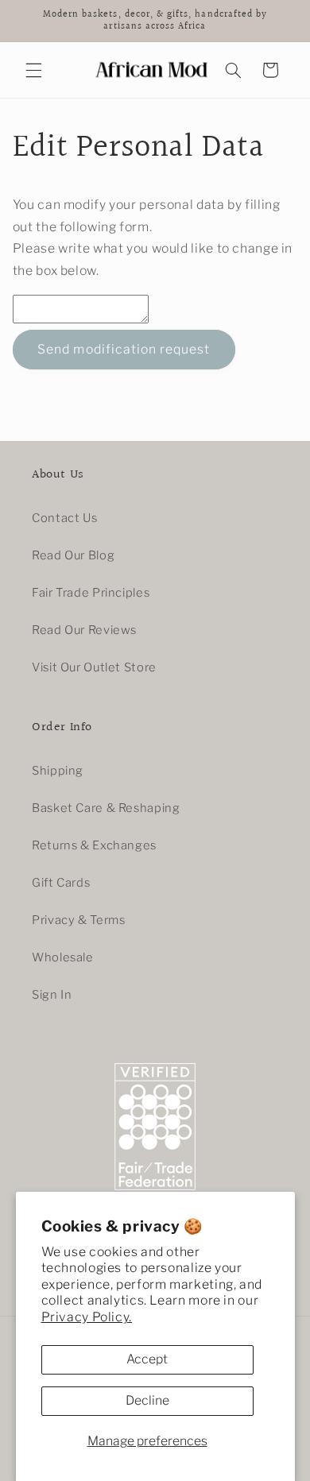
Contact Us (64, 518)
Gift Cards (61, 883)
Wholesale (63, 957)
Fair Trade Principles (90, 593)
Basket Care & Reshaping (106, 808)
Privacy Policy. (86, 1316)
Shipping (57, 771)
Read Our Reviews (84, 630)
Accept (147, 1359)
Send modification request (123, 349)
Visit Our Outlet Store (94, 667)
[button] (33, 70)
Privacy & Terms (78, 920)
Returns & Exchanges (94, 845)
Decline (147, 1400)
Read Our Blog (73, 555)
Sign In (52, 995)
